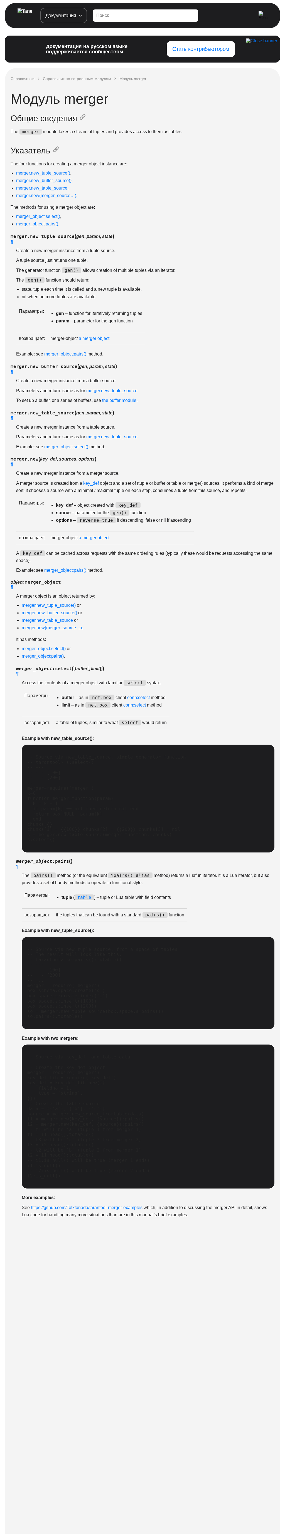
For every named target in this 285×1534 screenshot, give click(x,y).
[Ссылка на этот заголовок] (84, 118)
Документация (60, 15)
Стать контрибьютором (200, 49)
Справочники (23, 78)
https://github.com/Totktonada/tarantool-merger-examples (86, 1207)
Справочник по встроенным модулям (77, 78)
